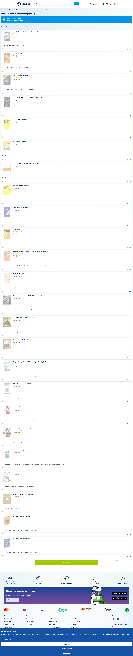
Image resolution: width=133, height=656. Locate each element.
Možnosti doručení (8, 618)
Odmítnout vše (66, 653)
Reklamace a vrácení (9, 624)
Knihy (22, 9)
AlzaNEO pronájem (75, 621)
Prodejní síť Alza (8, 627)
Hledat (76, 3)
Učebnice (27, 9)
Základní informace (53, 624)
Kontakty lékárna (52, 621)
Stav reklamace (30, 621)
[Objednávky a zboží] (104, 4)
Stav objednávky (30, 618)
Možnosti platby (8, 621)
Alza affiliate (74, 627)
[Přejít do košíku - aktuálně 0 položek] (115, 4)
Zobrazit (129, 49)
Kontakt (50, 618)
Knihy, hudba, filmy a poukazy (12, 9)
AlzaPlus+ (73, 624)
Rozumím (66, 644)
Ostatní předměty (46, 9)
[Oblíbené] (107, 4)
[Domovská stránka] (2, 10)
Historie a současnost (54, 627)
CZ (114, 626)
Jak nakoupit (29, 624)
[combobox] (54, 3)
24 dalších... (66, 562)
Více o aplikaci (11, 599)
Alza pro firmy (74, 618)
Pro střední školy (36, 9)
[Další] (117, 561)
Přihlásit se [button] (95, 4)
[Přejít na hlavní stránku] (23, 4)
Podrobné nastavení (66, 648)
